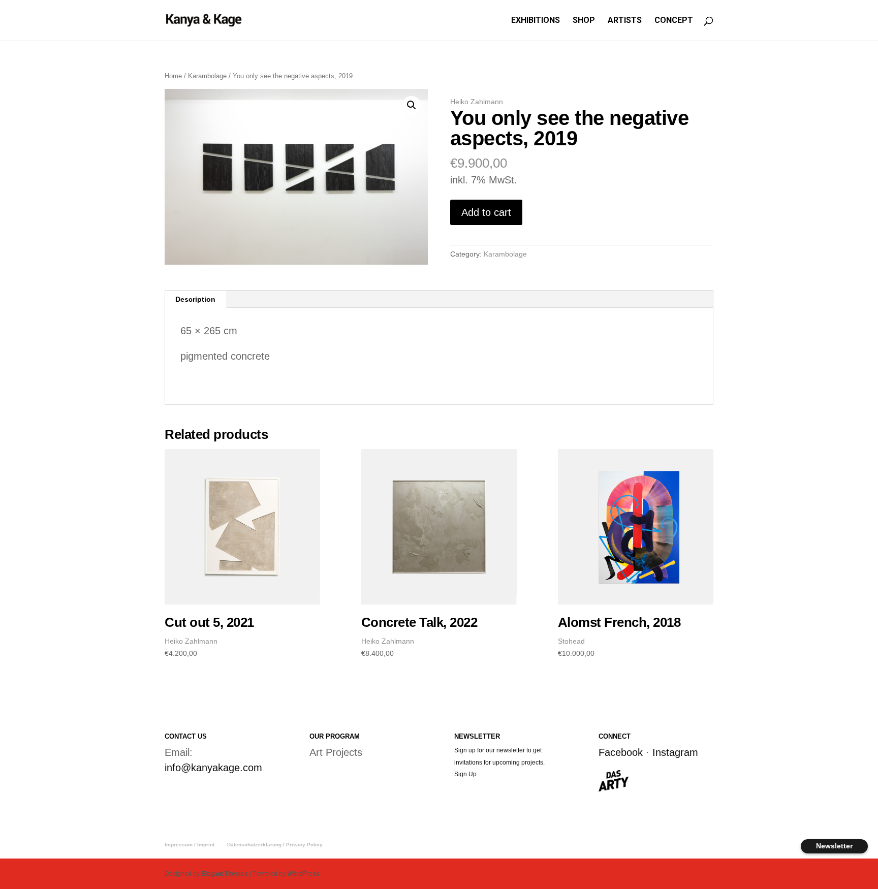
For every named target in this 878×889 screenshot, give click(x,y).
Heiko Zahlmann (476, 102)
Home (173, 76)
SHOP (584, 21)
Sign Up (465, 774)
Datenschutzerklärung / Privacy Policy (275, 844)
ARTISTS (625, 21)
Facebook (621, 752)
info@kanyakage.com (213, 767)
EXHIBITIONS (535, 21)
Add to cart (486, 212)
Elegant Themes (224, 873)
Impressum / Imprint (189, 844)
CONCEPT (673, 21)
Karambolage (207, 76)
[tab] (195, 299)
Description (195, 299)
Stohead (571, 641)
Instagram (675, 752)
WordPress (303, 873)
